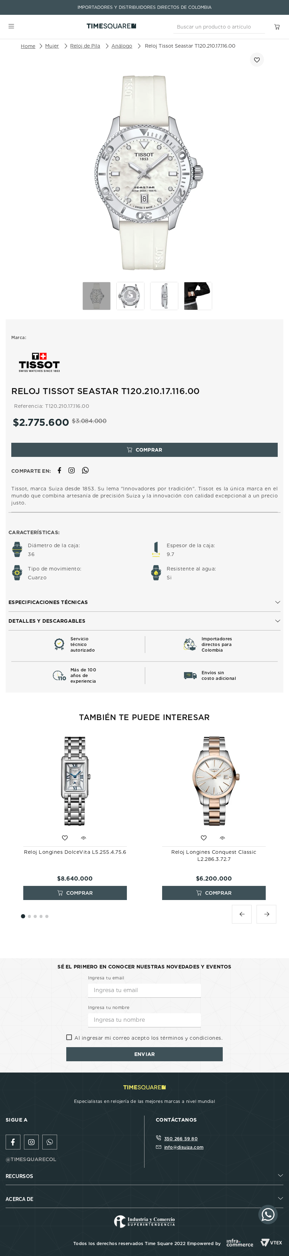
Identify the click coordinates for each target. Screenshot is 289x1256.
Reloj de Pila (85, 46)
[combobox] (219, 27)
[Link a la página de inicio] (28, 46)
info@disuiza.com (183, 1147)
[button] (144, 602)
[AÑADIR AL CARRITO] (144, 450)
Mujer (52, 46)
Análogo (121, 46)
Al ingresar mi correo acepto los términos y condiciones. (148, 1038)
